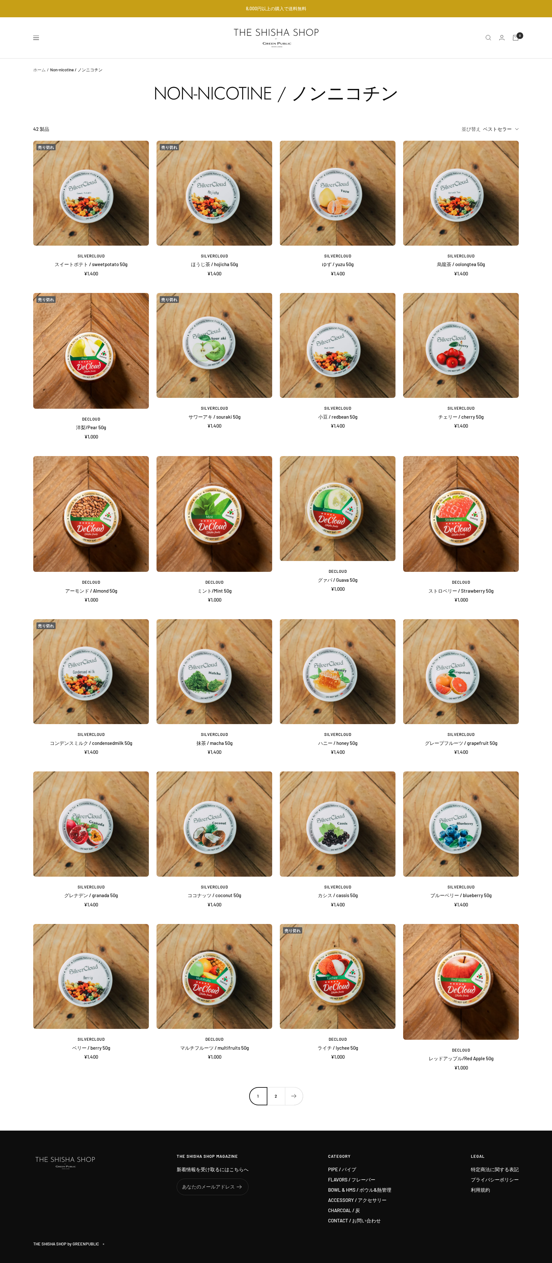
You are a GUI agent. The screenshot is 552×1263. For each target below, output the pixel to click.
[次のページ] (294, 1096)
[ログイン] (502, 37)
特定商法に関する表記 (495, 1169)
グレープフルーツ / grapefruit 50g (461, 743)
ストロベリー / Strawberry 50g (461, 591)
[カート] (515, 38)
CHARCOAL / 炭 (344, 1210)
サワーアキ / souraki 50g (214, 417)
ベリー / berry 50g (91, 1048)
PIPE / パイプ (342, 1169)
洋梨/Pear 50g (91, 427)
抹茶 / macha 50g (214, 743)
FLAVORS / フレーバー (351, 1179)
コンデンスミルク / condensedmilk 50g (91, 743)
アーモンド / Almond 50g (91, 591)
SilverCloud (91, 256)
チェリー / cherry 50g (461, 417)
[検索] (488, 38)
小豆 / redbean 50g (337, 417)
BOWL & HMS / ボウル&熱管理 (359, 1190)
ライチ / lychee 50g (338, 1048)
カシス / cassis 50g (338, 895)
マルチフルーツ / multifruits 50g (214, 1048)
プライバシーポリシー (495, 1179)
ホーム (39, 69)
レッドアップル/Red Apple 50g (461, 1058)
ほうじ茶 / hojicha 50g (214, 264)
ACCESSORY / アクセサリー (357, 1200)
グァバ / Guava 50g (337, 580)
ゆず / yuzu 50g (338, 264)
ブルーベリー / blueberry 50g (461, 895)
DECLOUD (91, 419)
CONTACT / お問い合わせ (354, 1220)
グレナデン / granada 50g (91, 895)
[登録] (239, 1187)
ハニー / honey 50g (337, 743)
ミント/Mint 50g (214, 591)
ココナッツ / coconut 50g (214, 895)
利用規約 (480, 1190)
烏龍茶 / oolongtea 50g (461, 264)
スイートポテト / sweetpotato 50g (91, 264)
